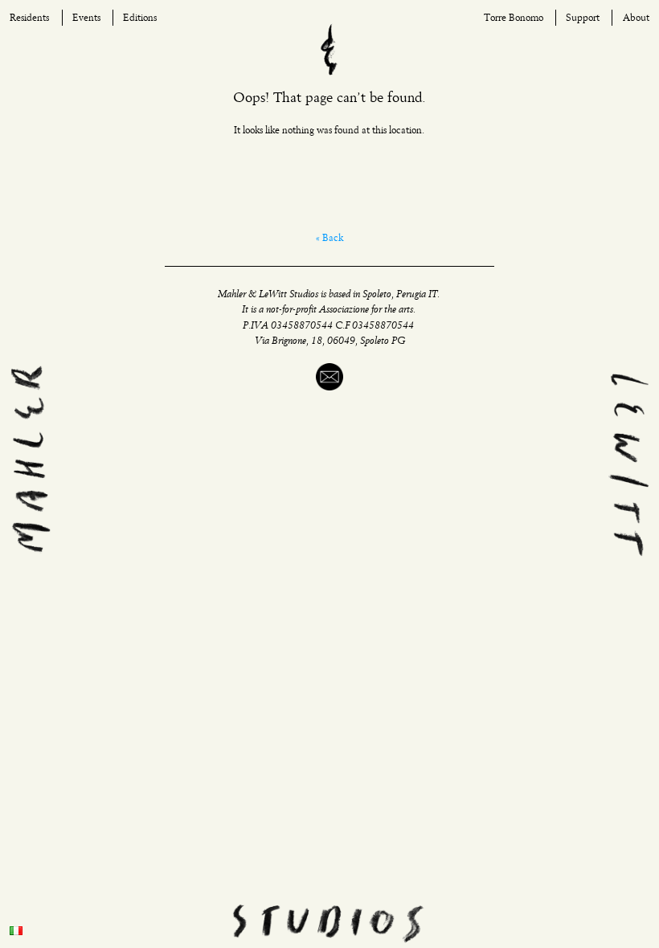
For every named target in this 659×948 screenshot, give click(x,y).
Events (86, 18)
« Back (329, 238)
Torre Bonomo (513, 18)
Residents (29, 18)
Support (583, 18)
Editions (140, 18)
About (636, 18)
